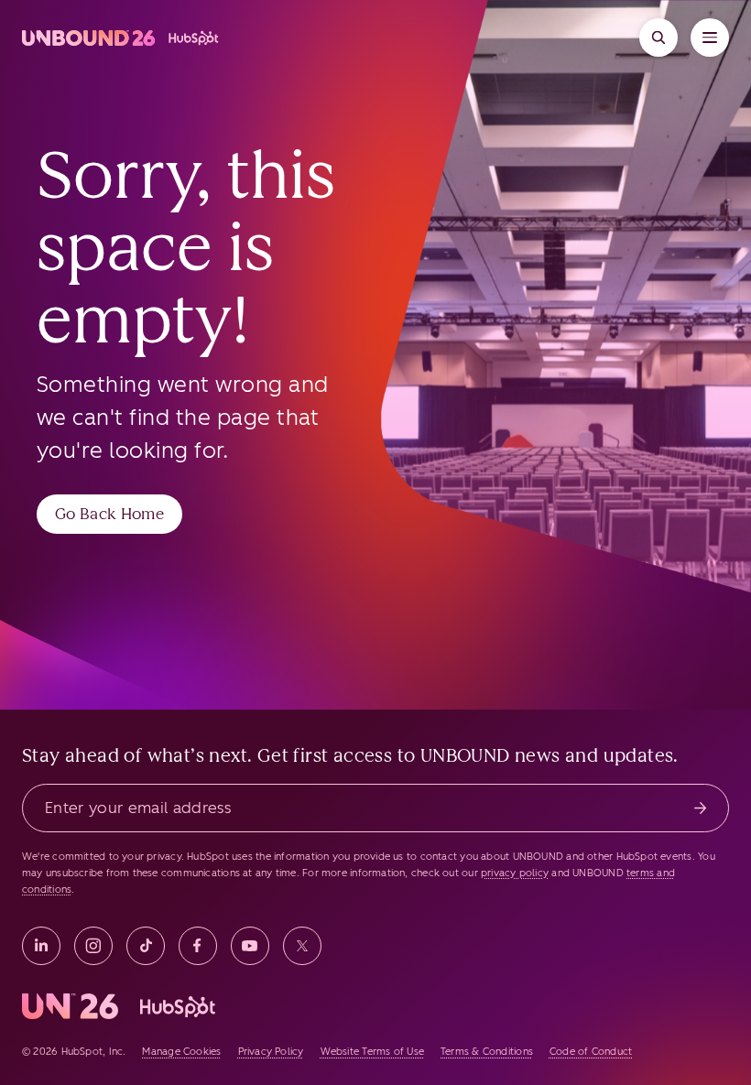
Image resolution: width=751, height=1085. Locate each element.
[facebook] (198, 946)
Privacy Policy (271, 1052)
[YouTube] (250, 946)
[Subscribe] (700, 808)
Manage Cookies (181, 1052)
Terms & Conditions (487, 1052)
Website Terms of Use (372, 1052)
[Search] (658, 37)
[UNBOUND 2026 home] (121, 38)
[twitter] (302, 946)
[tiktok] (145, 946)
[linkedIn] (41, 946)
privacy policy (515, 873)
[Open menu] (710, 37)
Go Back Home (109, 514)
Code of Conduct (591, 1052)
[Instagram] (93, 946)
